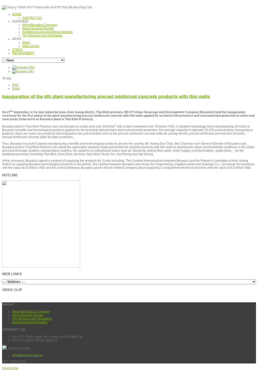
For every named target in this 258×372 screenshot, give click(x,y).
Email (16, 88)
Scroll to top (10, 368)
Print (15, 85)
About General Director (28, 315)
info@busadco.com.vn (27, 355)
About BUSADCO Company (31, 311)
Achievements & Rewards (29, 322)
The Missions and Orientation (32, 318)
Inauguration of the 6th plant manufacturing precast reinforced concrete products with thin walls (106, 96)
